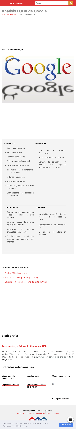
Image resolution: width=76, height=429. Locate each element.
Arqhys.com (16, 3)
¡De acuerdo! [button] (66, 425)
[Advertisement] (38, 32)
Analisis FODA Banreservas (16, 273)
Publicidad (21, 413)
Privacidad (30, 413)
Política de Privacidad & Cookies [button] (15, 426)
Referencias (40, 413)
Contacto (55, 413)
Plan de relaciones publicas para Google (22, 277)
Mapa (48, 413)
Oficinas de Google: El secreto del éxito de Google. (27, 282)
